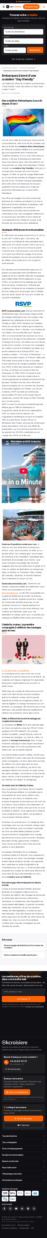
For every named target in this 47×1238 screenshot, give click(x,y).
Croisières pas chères (9, 68)
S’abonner (24, 1125)
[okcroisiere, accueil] (23, 1042)
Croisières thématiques (28, 68)
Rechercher (35, 50)
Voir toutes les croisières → (23, 59)
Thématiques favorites (12, 1174)
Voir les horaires (14, 1069)
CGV (32, 1228)
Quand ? (7, 37)
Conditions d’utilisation (9, 1228)
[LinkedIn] (22, 1208)
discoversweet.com (10, 593)
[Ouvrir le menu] (3, 6)
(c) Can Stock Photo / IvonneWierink (15, 671)
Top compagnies (9, 1142)
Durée (6, 46)
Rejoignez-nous (31, 7)
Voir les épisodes (24, 1118)
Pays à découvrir (9, 1167)
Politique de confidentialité (34, 1006)
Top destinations (9, 1136)
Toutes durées (11, 50)
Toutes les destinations (15, 32)
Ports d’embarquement (12, 1148)
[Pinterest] (28, 1208)
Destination (9, 27)
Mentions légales (23, 1225)
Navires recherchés (10, 1161)
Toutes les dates (12, 41)
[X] (34, 1208)
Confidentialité (24, 1228)
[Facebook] (4, 1208)
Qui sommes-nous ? (9, 1225)
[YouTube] (16, 1208)
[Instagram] (10, 1208)
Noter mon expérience (18, 1092)
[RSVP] (23, 304)
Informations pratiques (12, 1180)
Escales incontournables (12, 1155)
